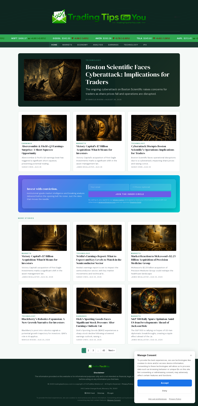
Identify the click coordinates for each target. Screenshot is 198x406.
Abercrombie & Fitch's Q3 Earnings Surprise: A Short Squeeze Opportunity (43, 149)
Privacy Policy (127, 384)
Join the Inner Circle (130, 194)
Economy (82, 45)
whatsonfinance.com (107, 202)
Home (54, 45)
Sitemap (100, 393)
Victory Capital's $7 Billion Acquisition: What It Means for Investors (94, 149)
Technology (131, 45)
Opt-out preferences (157, 399)
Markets (67, 45)
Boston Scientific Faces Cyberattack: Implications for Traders (127, 74)
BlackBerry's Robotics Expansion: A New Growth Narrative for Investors (43, 320)
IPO (145, 45)
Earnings (113, 45)
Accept (165, 383)
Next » (112, 350)
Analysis (98, 45)
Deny (164, 391)
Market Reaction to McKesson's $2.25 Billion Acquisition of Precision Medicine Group (153, 259)
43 (104, 350)
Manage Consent (114, 400)
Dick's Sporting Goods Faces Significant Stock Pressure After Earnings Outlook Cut (95, 322)
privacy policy (118, 200)
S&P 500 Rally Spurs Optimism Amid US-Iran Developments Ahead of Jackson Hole (152, 322)
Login (111, 393)
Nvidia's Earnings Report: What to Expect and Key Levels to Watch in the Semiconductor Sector (98, 259)
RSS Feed (90, 393)
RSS (178, 17)
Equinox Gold (135, 202)
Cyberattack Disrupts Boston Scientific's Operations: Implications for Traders (152, 149)
